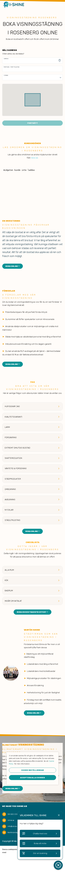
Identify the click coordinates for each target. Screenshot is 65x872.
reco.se (34, 158)
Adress (6, 58)
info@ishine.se (13, 826)
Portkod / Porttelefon (11, 67)
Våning (6, 75)
